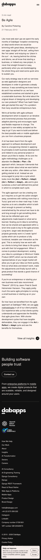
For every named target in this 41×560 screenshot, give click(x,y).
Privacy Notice (7, 538)
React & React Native (10, 487)
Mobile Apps (6, 494)
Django (4, 480)
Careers (5, 463)
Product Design (8, 498)
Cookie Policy (7, 542)
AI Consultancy (8, 469)
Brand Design (7, 502)
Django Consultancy (9, 476)
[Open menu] (38, 4)
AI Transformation (8, 456)
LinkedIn (5, 518)
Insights (5, 452)
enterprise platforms (17, 383)
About (4, 448)
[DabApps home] (9, 4)
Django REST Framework (12, 483)
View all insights (25, 338)
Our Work (5, 445)
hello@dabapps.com (10, 508)
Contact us (9, 374)
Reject (34, 550)
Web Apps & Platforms (10, 491)
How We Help (7, 441)
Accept (34, 554)
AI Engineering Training (11, 472)
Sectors (5, 459)
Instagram (6, 515)
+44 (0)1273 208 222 (10, 511)
